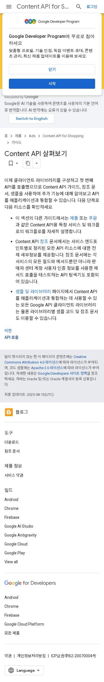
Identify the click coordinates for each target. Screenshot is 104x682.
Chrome (11, 508)
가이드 (17, 142)
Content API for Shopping (44, 6)
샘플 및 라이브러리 (33, 291)
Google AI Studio (18, 526)
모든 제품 (12, 633)
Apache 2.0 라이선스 (47, 368)
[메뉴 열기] (8, 6)
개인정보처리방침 (31, 656)
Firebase (11, 517)
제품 (18, 136)
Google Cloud (15, 544)
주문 (93, 218)
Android (11, 499)
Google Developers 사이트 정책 (62, 373)
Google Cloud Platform (24, 624)
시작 (52, 83)
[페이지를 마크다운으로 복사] (28, 163)
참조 (44, 241)
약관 (8, 656)
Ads (32, 136)
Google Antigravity (20, 535)
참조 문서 (12, 451)
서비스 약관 (13, 475)
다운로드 (11, 442)
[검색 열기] (78, 6)
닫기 (52, 69)
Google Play (14, 553)
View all (11, 562)
